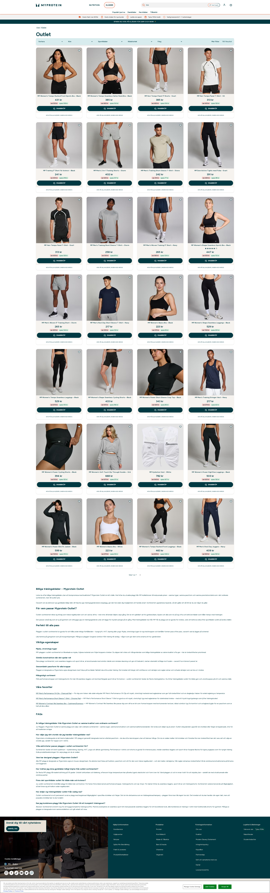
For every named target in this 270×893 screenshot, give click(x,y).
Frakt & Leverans (119, 849)
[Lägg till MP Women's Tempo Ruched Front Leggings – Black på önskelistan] (180, 501)
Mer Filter (215, 41)
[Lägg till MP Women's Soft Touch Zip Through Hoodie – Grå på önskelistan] (130, 427)
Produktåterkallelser (120, 855)
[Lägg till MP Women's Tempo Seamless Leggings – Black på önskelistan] (79, 352)
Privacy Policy (7, 891)
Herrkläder (143, 12)
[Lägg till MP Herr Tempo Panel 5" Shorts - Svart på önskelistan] (180, 50)
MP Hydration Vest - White (160, 472)
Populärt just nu (118, 12)
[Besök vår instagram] (6, 873)
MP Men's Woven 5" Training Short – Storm (59, 323)
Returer (116, 839)
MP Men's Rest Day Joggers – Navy (211, 547)
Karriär (198, 865)
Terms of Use (19, 891)
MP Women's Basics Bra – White (110, 547)
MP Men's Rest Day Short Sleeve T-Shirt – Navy (109, 323)
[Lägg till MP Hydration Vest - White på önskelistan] (180, 427)
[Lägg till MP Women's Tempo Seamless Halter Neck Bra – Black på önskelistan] (130, 50)
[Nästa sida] (140, 575)
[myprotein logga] (48, 5)
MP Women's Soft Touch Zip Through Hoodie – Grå (110, 472)
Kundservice (118, 829)
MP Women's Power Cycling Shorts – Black (59, 472)
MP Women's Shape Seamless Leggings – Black (211, 323)
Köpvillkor (199, 849)
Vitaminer (159, 849)
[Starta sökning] (143, 5)
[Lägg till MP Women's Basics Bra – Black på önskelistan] (180, 277)
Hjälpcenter (117, 834)
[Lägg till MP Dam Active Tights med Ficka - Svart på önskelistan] (231, 125)
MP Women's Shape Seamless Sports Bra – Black (211, 245)
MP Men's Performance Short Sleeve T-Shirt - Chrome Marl (58, 698)
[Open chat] (32, 873)
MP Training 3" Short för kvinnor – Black (59, 170)
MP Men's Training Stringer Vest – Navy (211, 397)
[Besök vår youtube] (21, 873)
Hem (38, 27)
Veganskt (159, 855)
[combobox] (181, 5)
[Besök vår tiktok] (16, 873)
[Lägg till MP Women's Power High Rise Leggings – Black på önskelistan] (231, 427)
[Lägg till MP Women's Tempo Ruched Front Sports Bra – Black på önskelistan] (79, 50)
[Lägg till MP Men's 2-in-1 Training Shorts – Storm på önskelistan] (130, 125)
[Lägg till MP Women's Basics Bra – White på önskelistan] (130, 501)
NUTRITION (94, 5)
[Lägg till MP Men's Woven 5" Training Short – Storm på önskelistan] (79, 277)
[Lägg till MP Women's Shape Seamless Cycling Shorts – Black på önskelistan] (130, 352)
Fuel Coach (215, 5)
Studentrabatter (250, 839)
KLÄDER (109, 5)
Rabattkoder (248, 834)
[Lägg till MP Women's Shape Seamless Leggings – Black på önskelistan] (231, 277)
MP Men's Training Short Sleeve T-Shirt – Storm (109, 245)
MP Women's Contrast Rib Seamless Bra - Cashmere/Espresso (59, 703)
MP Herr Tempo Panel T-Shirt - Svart (59, 245)
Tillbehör (154, 12)
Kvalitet (199, 834)
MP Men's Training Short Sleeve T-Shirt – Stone (160, 170)
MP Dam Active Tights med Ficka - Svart (210, 170)
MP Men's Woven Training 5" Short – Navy (160, 245)
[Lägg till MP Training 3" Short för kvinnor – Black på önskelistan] (79, 125)
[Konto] (224, 5)
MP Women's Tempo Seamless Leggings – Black (59, 397)
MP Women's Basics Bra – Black (160, 323)
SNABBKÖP (60, 108)
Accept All (224, 887)
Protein (159, 829)
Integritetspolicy (202, 844)
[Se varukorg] (231, 5)
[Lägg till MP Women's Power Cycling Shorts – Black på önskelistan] (79, 427)
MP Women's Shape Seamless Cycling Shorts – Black (109, 397)
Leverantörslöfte (202, 870)
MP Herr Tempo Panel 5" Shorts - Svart (160, 96)
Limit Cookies (210, 887)
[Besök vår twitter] (26, 873)
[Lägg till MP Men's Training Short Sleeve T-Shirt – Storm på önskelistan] (130, 200)
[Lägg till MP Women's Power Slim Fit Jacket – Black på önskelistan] (79, 501)
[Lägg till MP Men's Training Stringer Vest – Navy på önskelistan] (231, 352)
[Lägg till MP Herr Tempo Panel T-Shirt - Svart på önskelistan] (79, 200)
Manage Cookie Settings (192, 887)
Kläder (43, 27)
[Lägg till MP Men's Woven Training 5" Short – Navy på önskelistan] (180, 200)
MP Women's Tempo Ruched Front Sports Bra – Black (59, 96)
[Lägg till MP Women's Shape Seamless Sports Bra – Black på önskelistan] (231, 200)
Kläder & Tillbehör (162, 839)
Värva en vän (254, 829)
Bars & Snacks (161, 844)
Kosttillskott (161, 834)
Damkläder (132, 12)
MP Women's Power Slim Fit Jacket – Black (59, 547)
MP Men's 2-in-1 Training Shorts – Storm (110, 170)
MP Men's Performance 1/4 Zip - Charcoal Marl (54, 693)
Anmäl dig (12, 829)
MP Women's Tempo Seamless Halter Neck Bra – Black (110, 96)
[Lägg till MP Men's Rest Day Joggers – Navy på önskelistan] (231, 501)
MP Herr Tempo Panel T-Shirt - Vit (211, 96)
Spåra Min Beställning (121, 844)
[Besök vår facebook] (11, 873)
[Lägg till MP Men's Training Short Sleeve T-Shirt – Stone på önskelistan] (180, 125)
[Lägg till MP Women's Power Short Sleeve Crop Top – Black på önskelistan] (180, 352)
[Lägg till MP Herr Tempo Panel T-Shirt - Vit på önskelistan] (231, 50)
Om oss (199, 829)
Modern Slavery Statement (206, 839)
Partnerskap (200, 855)
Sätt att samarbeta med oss (206, 860)
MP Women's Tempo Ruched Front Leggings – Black (160, 547)
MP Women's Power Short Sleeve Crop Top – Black (160, 397)
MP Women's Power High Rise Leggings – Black (211, 472)
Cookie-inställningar (13, 859)
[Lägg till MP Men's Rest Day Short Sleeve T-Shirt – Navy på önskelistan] (130, 277)
